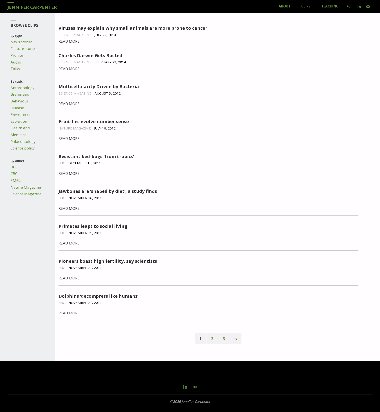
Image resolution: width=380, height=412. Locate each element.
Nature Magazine (26, 187)
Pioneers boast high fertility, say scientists (107, 261)
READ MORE (69, 41)
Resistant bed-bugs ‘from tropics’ (96, 156)
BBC (14, 167)
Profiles (17, 55)
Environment (22, 114)
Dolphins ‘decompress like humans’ (98, 296)
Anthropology (23, 87)
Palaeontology (23, 141)
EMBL (16, 180)
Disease (17, 107)
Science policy (23, 148)
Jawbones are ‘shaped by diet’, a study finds (107, 191)
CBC (14, 173)
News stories (22, 41)
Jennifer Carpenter (32, 7)
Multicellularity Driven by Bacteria (98, 86)
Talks (15, 68)
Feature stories (24, 48)
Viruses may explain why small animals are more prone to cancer (132, 28)
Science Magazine (26, 193)
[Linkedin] (359, 6)
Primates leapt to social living (92, 226)
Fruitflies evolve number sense (93, 121)
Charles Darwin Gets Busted (90, 55)
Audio (16, 62)
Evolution (19, 121)
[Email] (368, 6)
